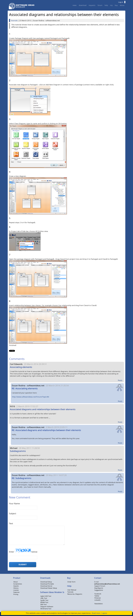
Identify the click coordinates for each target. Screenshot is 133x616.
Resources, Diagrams (74, 594)
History (15, 588)
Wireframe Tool (45, 609)
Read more (96, 613)
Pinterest (97, 598)
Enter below (23, 551)
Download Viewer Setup (48, 588)
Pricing (15, 594)
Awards (16, 586)
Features (16, 592)
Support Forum (99, 586)
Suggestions (98, 590)
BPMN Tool (44, 602)
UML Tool (43, 598)
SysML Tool (44, 600)
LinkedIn (97, 600)
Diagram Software (46, 606)
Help (106, 5)
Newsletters (98, 604)
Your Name (14, 503)
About (122, 5)
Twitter (96, 596)
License (16, 590)
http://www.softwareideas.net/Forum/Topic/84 (30, 397)
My (111, 5)
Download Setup (46, 582)
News (75, 5)
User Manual (71, 590)
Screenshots (17, 584)
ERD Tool (43, 604)
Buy (116, 5)
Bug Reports (98, 588)
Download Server (46, 586)
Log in (120, 2)
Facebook (97, 594)
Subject (12, 513)
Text (11, 523)
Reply (120, 380)
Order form (71, 582)
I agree (104, 613)
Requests (92, 5)
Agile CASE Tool (45, 596)
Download (82, 5)
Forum (100, 5)
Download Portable (47, 584)
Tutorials (14, 20)
